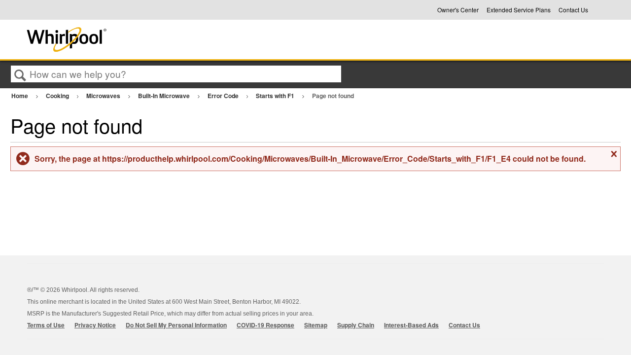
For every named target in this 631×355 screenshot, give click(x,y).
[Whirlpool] (139, 39)
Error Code (224, 95)
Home (20, 95)
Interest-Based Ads (411, 324)
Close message (613, 158)
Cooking (58, 95)
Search (20, 74)
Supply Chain (355, 324)
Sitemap (315, 324)
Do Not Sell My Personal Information (176, 324)
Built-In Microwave (164, 95)
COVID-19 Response (265, 324)
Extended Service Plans (519, 10)
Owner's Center (458, 10)
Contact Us (573, 10)
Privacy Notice (95, 324)
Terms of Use (46, 324)
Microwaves (104, 95)
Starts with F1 (276, 95)
